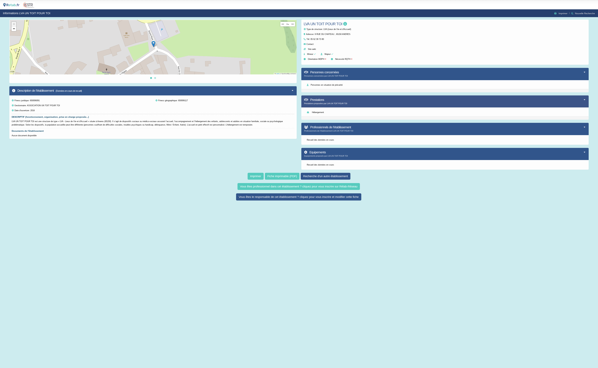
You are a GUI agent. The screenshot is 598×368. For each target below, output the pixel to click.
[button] (153, 44)
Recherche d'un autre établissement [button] (325, 176)
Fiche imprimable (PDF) (282, 176)
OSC (292, 24)
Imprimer (255, 176)
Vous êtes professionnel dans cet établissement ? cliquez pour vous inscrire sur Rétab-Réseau (298, 186)
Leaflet (277, 73)
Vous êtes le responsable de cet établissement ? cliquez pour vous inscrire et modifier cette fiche (299, 196)
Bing (288, 24)
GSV (283, 24)
